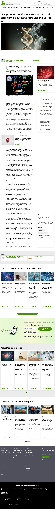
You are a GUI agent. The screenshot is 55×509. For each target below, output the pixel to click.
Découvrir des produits (29, 450)
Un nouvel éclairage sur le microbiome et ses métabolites (46, 103)
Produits (26, 466)
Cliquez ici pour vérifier (31, 332)
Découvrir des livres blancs (5, 465)
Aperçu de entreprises (17, 457)
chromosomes (11, 68)
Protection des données (13, 504)
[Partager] (51, 7)
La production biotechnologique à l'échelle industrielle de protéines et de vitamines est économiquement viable (46, 120)
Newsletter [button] (45, 7)
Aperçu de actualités (4, 454)
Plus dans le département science (27, 313)
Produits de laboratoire (29, 452)
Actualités (27, 465)
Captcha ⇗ (34, 333)
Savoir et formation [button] (37, 7)
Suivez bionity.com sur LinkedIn (47, 459)
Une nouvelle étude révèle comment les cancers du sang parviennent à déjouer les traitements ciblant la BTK (45, 127)
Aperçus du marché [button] (22, 7)
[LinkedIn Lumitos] (53, 502)
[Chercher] (20, 4)
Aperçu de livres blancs (5, 475)
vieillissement (27, 71)
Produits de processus (29, 454)
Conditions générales (17, 502)
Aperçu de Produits (28, 458)
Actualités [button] (3, 7)
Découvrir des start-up (17, 452)
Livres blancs (27, 468)
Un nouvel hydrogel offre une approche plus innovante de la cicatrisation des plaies (46, 114)
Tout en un (27, 470)
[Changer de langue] (52, 7)
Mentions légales (8, 502)
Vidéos (14, 465)
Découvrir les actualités (5, 450)
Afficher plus (43, 237)
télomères (8, 71)
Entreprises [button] (9, 7)
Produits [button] (15, 7)
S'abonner (45, 457)
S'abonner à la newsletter (45, 329)
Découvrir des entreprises (17, 450)
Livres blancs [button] (29, 7)
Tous (3, 4)
